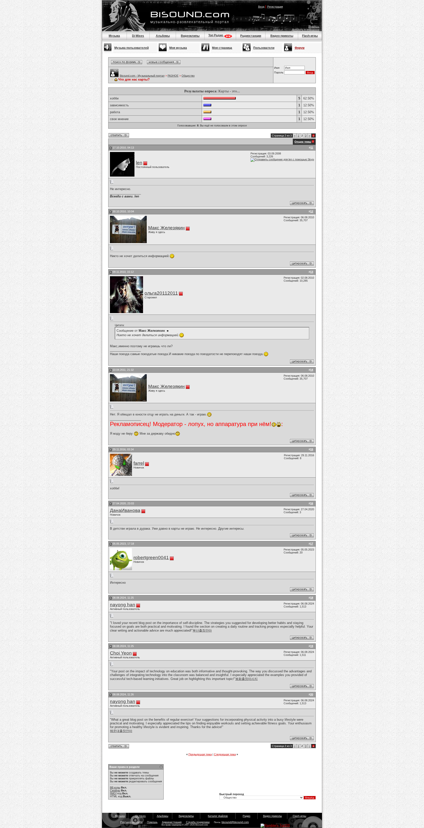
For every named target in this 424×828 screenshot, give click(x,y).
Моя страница (222, 48)
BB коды (115, 787)
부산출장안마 (202, 630)
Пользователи (263, 48)
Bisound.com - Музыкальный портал (142, 75)
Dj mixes (140, 815)
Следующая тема (225, 754)
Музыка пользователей (131, 48)
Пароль (278, 72)
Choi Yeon (121, 653)
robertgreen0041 (151, 557)
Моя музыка (178, 48)
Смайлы (115, 790)
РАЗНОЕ (173, 75)
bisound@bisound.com (235, 822)
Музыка (114, 36)
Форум (300, 48)
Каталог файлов (218, 815)
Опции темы (302, 141)
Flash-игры (310, 36)
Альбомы (163, 36)
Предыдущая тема (200, 754)
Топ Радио (216, 35)
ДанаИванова (125, 510)
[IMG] (113, 793)
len (139, 162)
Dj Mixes (138, 36)
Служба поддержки (198, 822)
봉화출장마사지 (246, 679)
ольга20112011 (161, 293)
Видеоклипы (190, 36)
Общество (188, 75)
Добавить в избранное (305, 29)
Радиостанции (250, 36)
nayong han (122, 604)
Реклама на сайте (131, 822)
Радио (246, 815)
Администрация (172, 822)
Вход (261, 6)
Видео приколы (281, 36)
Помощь (314, 26)
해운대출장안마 (121, 731)
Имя (276, 67)
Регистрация (275, 6)
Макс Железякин (166, 227)
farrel (138, 463)
